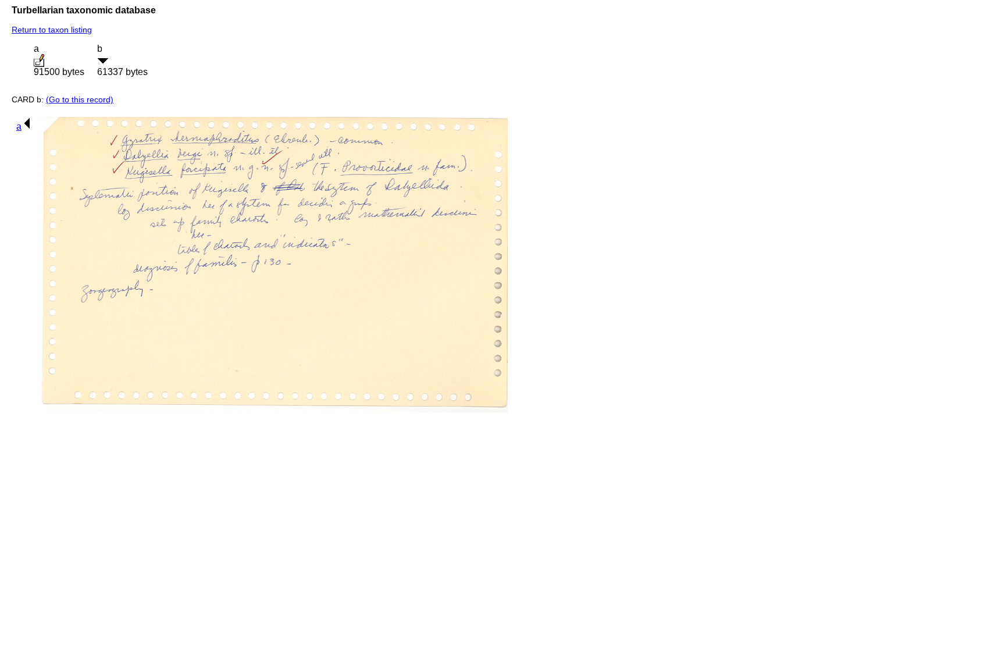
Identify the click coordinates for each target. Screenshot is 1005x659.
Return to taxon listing (52, 29)
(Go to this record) (79, 99)
